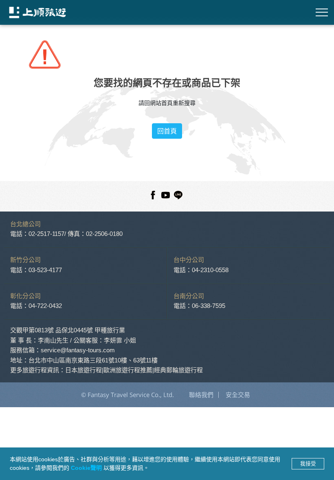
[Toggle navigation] (322, 12)
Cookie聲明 (87, 468)
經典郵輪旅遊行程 (178, 370)
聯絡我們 (201, 395)
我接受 (308, 464)
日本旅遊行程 (83, 370)
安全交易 (238, 395)
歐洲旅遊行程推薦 (127, 370)
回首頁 (167, 131)
